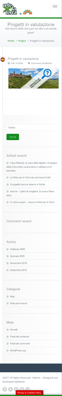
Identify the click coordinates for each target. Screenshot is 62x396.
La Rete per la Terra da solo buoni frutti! (30, 177)
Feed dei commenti (20, 343)
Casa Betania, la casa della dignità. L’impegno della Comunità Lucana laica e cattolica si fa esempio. (32, 166)
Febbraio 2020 (17, 249)
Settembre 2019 (18, 270)
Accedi (13, 329)
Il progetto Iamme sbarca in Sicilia (27, 184)
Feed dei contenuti (19, 336)
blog (12, 296)
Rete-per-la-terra (18, 303)
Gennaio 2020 (17, 256)
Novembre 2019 (18, 263)
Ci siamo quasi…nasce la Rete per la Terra (32, 202)
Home (11, 40)
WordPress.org (18, 350)
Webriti (21, 381)
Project (22, 40)
